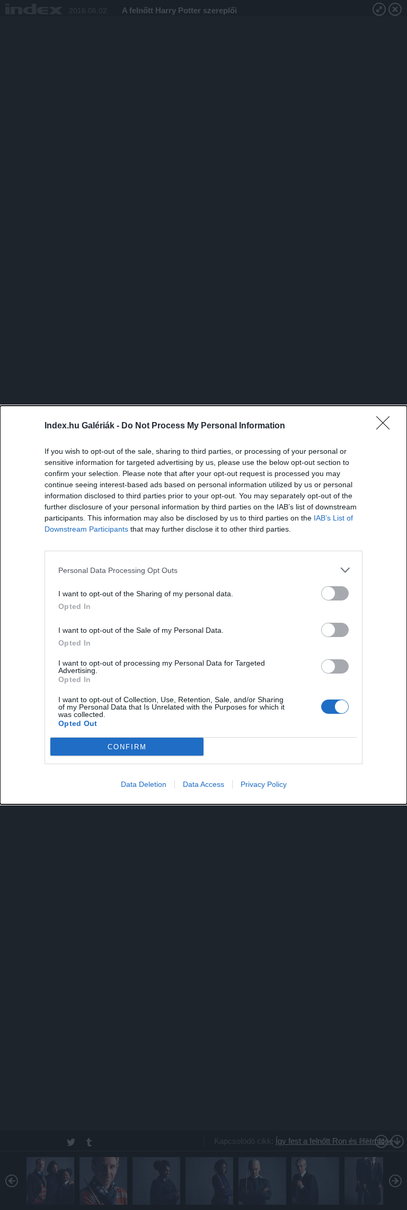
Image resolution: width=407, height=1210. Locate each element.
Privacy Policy (264, 784)
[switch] (335, 593)
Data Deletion (143, 784)
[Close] (386, 426)
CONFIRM (127, 747)
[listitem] (203, 570)
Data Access (203, 784)
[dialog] (203, 605)
